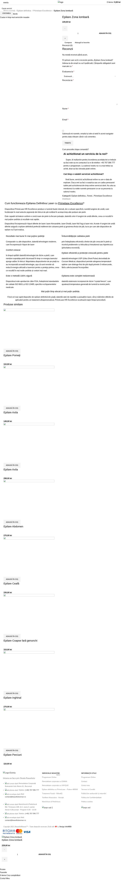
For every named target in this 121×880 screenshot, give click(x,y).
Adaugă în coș (105, 33)
